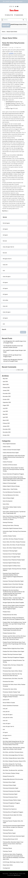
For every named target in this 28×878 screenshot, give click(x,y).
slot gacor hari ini (7, 735)
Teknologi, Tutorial (7, 851)
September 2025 (7, 402)
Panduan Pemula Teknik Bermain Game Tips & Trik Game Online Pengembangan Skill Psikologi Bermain (14, 644)
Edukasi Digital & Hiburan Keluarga (11, 486)
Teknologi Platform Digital (9, 833)
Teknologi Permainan (8, 830)
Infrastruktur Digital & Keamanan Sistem (12, 528)
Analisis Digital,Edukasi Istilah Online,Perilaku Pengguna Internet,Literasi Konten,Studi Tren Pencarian (14, 457)
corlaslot (11, 53)
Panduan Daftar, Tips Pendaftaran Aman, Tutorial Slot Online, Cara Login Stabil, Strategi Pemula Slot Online (14, 624)
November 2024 (6, 432)
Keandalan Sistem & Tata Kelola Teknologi (13, 584)
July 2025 (5, 408)
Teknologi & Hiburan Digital (9, 785)
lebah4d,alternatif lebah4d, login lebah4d (12, 587)
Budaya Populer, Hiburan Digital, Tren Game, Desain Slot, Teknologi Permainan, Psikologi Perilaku (13, 469)
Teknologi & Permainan (8, 806)
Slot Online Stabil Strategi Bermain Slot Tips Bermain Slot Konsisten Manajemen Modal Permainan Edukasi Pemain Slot (13, 743)
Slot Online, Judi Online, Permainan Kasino (13, 752)
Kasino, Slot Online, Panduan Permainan (12, 548)
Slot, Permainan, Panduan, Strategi (11, 773)
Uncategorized (6, 868)
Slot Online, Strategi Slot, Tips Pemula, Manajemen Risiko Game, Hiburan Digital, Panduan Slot (13, 765)
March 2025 (6, 420)
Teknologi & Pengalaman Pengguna (11, 803)
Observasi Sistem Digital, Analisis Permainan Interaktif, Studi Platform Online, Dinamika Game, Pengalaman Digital (13, 607)
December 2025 (6, 393)
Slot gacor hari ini (7, 258)
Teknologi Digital (7, 818)
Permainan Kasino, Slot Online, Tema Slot (13, 678)
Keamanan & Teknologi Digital (10, 551)
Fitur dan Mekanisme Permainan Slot (12, 492)
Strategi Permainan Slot (8, 776)
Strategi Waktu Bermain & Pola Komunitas (13, 779)
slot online (5, 300)
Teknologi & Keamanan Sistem (10, 797)
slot (4, 270)
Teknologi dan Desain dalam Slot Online (12, 815)
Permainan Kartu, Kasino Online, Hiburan (12, 671)
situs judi (5, 708)
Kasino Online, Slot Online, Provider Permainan (14, 545)
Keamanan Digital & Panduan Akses (11, 562)
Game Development (7, 501)
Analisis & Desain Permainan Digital (11, 449)
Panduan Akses (6, 611)
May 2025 (5, 414)
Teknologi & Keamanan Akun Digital (11, 791)
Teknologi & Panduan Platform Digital (12, 800)
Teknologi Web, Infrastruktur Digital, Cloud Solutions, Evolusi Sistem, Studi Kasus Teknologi (13, 843)
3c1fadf (5, 47)
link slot (5, 241)
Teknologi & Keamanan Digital (10, 794)
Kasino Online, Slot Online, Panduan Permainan (14, 542)
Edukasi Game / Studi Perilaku (10, 489)
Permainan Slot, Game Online (10, 689)
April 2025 (5, 417)
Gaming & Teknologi (8, 522)
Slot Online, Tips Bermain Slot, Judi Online (13, 770)
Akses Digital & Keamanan (9, 443)
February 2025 (6, 423)
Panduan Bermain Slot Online (10, 614)
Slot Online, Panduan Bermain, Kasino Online (13, 758)
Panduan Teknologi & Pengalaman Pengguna (13, 657)
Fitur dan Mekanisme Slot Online (11, 495)
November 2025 (6, 396)
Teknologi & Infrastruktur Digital (10, 788)
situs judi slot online (8, 717)
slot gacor (5, 229)
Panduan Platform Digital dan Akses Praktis (13, 648)
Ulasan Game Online (8, 865)
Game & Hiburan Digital (8, 498)
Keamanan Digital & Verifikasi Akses (11, 565)
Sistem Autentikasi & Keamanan (10, 705)
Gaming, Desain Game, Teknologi (11, 525)
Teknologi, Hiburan (7, 848)
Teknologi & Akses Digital (9, 782)
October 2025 (6, 399)
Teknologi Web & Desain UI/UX (10, 839)
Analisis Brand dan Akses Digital (11, 452)
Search (4, 329)
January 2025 (6, 426)
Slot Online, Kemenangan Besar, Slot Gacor (13, 755)
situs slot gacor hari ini (8, 247)
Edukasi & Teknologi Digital (9, 483)
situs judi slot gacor (7, 714)
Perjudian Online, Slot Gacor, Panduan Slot (13, 665)
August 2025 (6, 405)
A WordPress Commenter (9, 370)
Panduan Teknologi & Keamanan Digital (12, 654)
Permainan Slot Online (8, 681)
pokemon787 (6, 699)
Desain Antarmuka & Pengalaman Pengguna (13, 474)
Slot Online (5, 738)
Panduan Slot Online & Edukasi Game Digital (13, 651)
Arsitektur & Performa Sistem (10, 464)
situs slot (5, 264)
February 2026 (6, 387)
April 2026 (5, 381)
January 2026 (6, 390)
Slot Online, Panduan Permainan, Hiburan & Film (14, 761)
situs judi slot (6, 711)
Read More (4, 211)
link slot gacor (6, 223)
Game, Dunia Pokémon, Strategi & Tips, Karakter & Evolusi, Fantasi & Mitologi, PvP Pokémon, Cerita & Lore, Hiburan (14, 518)
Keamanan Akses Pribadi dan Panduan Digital (14, 560)
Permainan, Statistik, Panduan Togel (11, 692)
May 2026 (5, 378)
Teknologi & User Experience (10, 809)
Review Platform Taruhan (9, 702)
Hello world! (20, 370)
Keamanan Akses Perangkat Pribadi (11, 556)
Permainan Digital (7, 668)
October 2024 (6, 435)
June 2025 (5, 411)
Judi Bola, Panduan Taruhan (9, 536)
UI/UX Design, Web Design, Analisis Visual (13, 862)
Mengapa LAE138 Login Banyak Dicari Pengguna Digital (13, 1)
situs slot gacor (6, 276)
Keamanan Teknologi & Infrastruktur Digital (13, 581)
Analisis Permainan (7, 461)
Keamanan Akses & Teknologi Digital (12, 554)
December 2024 (6, 429)
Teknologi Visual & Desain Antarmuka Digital (13, 836)
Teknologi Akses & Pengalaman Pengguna (13, 812)
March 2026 (6, 384)
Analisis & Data (6, 446)
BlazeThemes (17, 875)
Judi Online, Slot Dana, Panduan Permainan (13, 539)
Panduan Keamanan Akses (9, 633)
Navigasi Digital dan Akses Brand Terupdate (13, 602)
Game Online (6, 504)
